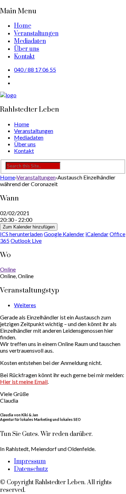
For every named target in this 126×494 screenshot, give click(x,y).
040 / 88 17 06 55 (35, 69)
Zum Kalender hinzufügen (29, 227)
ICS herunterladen (21, 234)
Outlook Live (26, 240)
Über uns (26, 49)
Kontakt (24, 57)
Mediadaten (30, 41)
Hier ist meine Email (24, 381)
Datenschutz (31, 469)
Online (8, 269)
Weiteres (25, 305)
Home (22, 26)
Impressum (30, 461)
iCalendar (96, 234)
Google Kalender (64, 234)
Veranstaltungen (36, 33)
